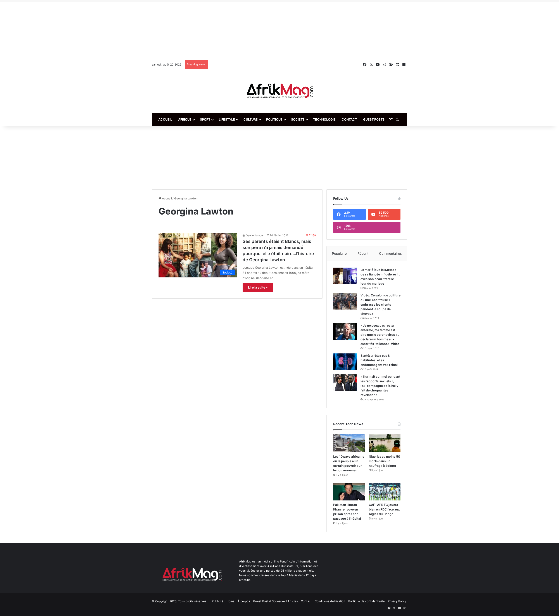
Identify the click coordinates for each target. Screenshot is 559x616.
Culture (250, 119)
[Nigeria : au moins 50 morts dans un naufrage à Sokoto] (384, 443)
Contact (349, 119)
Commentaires (390, 253)
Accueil (165, 119)
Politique (274, 119)
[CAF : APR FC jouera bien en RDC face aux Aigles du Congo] (384, 492)
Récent (362, 253)
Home (230, 601)
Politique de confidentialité (366, 601)
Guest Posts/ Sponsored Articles (275, 601)
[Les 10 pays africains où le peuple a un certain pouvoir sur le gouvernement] (349, 443)
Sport (205, 119)
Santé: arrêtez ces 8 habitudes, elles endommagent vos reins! (379, 360)
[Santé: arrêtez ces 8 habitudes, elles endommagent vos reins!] (345, 361)
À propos (244, 601)
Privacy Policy (397, 601)
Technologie (324, 119)
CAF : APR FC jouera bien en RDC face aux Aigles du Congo (384, 509)
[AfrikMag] (279, 91)
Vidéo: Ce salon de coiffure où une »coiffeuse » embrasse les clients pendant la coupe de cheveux (380, 304)
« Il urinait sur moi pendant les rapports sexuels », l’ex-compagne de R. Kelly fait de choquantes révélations (380, 386)
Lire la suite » (257, 287)
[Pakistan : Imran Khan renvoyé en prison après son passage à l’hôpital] (349, 492)
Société (298, 119)
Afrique (185, 119)
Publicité (217, 601)
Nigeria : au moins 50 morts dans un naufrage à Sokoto (384, 461)
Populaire (339, 253)
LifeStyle (227, 119)
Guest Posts (374, 119)
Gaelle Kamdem (255, 235)
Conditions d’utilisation (330, 601)
